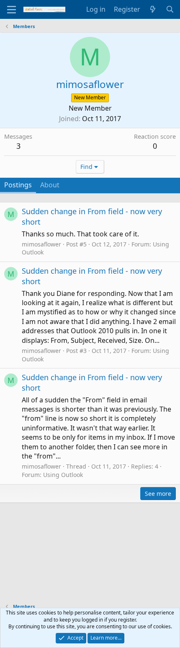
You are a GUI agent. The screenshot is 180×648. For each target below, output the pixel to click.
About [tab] (49, 184)
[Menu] (11, 9)
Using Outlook (63, 475)
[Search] (169, 9)
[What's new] (153, 9)
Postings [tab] (18, 184)
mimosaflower (41, 244)
